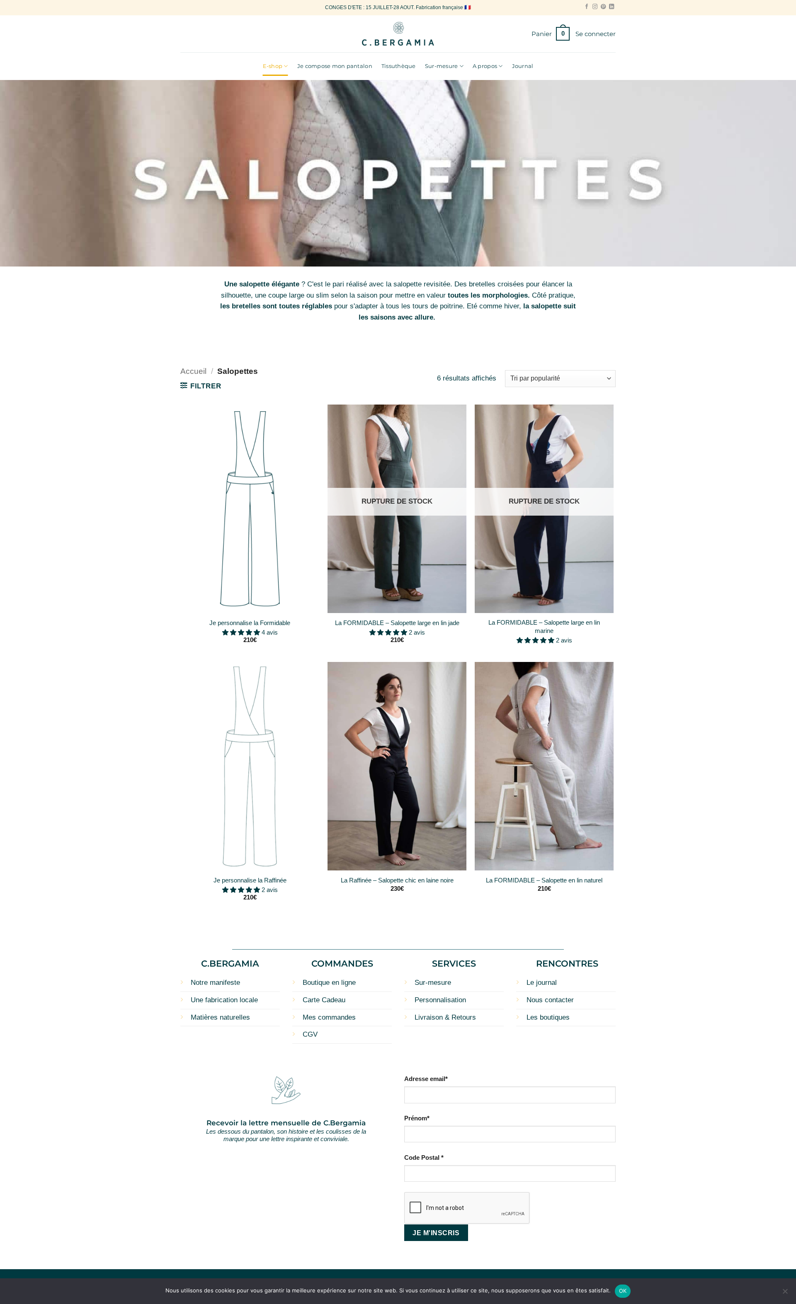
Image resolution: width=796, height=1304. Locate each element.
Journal (523, 66)
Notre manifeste (215, 982)
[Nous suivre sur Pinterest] (603, 7)
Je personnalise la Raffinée (250, 880)
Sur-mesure (441, 66)
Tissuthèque (398, 66)
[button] (550, 34)
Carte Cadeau (324, 1000)
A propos (485, 66)
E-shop (273, 66)
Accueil (193, 371)
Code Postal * (424, 1157)
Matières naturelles (220, 1017)
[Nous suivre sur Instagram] (594, 7)
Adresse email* (426, 1078)
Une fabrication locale (224, 1000)
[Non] (785, 1293)
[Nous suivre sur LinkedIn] (611, 7)
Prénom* (417, 1118)
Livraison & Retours (445, 1017)
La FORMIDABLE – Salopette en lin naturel (544, 880)
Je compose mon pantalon (334, 66)
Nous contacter (550, 1000)
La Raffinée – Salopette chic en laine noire (397, 880)
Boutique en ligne (329, 982)
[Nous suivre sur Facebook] (586, 7)
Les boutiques (548, 1017)
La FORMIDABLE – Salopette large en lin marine (544, 626)
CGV (310, 1034)
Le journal (542, 982)
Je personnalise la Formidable (249, 622)
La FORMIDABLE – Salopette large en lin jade (397, 622)
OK (623, 1290)
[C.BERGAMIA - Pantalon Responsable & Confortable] (398, 34)
